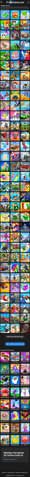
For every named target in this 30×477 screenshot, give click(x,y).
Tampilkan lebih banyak (9, 459)
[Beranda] (15, 2)
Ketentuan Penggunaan (21, 472)
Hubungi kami (10, 472)
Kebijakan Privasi (10, 475)
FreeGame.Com (20, 475)
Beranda (4, 472)
